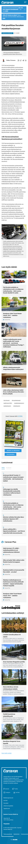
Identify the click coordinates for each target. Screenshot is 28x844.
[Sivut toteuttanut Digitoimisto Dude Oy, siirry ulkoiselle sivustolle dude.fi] (14, 840)
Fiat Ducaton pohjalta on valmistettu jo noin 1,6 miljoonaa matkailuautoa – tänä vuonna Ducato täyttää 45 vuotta (13, 290)
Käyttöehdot (17, 834)
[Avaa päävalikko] (25, 2)
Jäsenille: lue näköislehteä (13, 450)
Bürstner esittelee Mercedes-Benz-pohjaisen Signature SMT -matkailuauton (13, 519)
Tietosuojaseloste (7, 834)
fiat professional (16, 400)
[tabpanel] (14, 503)
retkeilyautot (16, 406)
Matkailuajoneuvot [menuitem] (8, 798)
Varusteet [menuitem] (5, 803)
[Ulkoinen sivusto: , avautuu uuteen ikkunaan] (14, 433)
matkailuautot (7, 406)
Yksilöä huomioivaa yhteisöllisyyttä (9, 715)
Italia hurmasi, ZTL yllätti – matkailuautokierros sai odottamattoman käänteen (11, 550)
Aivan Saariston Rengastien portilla (14, 662)
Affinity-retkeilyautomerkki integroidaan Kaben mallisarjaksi (13, 368)
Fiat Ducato (6, 400)
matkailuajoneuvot (19, 403)
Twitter (16, 789)
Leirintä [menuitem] (5, 800)
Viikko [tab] (3, 467)
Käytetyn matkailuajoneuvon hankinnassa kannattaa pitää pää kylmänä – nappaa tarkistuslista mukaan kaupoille (13, 583)
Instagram (8, 792)
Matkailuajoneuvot (7, 33)
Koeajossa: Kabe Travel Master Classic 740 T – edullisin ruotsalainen (12, 315)
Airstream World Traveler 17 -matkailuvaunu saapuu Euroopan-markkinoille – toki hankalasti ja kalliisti (13, 478)
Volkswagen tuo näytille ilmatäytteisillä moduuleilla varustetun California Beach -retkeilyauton (12, 492)
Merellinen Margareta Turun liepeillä (11, 742)
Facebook (7, 789)
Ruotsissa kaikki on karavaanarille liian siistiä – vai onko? (13, 571)
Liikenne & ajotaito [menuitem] (8, 806)
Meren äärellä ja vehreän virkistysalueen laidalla (10, 688)
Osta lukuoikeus (10, 454)
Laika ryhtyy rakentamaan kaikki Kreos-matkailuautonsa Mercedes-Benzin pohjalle (13, 392)
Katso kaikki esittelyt (7, 753)
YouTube (18, 792)
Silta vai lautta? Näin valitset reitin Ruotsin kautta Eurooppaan (13, 561)
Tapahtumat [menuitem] (6, 808)
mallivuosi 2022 (8, 403)
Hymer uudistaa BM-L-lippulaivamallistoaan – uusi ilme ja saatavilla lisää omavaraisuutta (14, 531)
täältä (6, 11)
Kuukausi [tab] (8, 467)
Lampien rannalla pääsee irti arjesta (12, 636)
